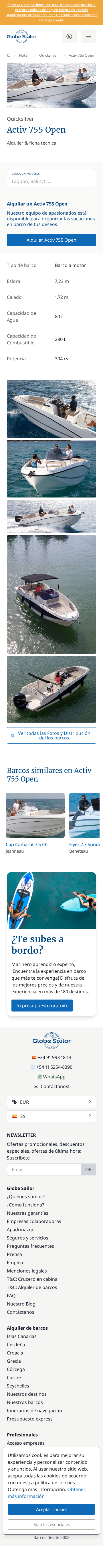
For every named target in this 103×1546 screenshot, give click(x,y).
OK (88, 1169)
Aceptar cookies (51, 1509)
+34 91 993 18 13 (54, 1057)
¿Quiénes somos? (26, 1196)
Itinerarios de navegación (34, 1410)
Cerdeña (16, 1344)
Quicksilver (48, 55)
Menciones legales (27, 1271)
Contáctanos (20, 1312)
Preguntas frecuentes (30, 1246)
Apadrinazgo (21, 1229)
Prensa (14, 1254)
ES (22, 1116)
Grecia (14, 1361)
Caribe (14, 1377)
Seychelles (18, 1386)
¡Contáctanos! (54, 1086)
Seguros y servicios (27, 1238)
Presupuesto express (30, 1419)
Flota (23, 55)
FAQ (11, 1295)
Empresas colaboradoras (34, 1221)
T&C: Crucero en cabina (32, 1279)
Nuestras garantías (27, 1213)
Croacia (15, 1353)
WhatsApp (54, 1077)
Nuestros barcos (25, 1402)
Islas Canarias (22, 1336)
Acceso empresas (26, 1443)
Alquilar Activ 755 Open (51, 240)
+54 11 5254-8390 (54, 1067)
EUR (24, 1102)
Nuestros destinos (27, 1394)
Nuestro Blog (21, 1304)
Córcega (16, 1369)
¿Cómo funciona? (25, 1205)
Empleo (15, 1262)
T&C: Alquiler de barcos (32, 1287)
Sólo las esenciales (51, 1524)
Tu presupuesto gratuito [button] (42, 1005)
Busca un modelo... (26, 174)
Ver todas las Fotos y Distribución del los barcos (54, 735)
